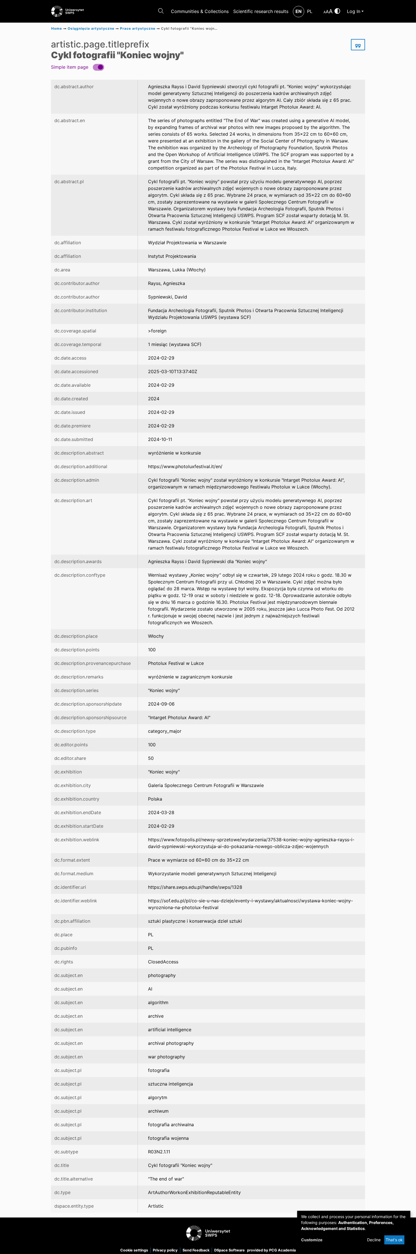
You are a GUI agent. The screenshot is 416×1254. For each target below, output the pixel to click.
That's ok (394, 1239)
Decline (374, 1239)
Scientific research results (260, 11)
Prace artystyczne (137, 28)
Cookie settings (134, 1250)
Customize (311, 1239)
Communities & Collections (200, 11)
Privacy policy (165, 1250)
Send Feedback (196, 1250)
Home (56, 28)
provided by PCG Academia (271, 1250)
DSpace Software (229, 1250)
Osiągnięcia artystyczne (91, 28)
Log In (353, 11)
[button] (77, 67)
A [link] (324, 12)
